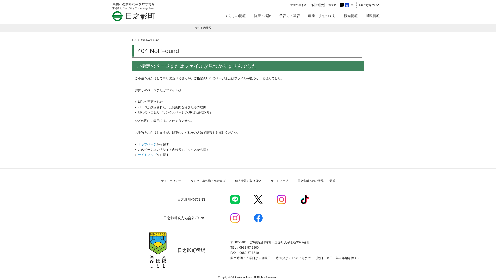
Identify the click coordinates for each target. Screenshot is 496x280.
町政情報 (373, 16)
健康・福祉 (262, 16)
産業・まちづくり (322, 16)
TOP (134, 39)
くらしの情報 (235, 16)
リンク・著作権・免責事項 (208, 180)
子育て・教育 (289, 16)
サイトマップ (147, 154)
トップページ (147, 144)
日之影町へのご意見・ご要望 (316, 180)
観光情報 (351, 16)
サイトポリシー (171, 180)
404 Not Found (150, 39)
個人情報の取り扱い (248, 180)
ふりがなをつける (369, 5)
